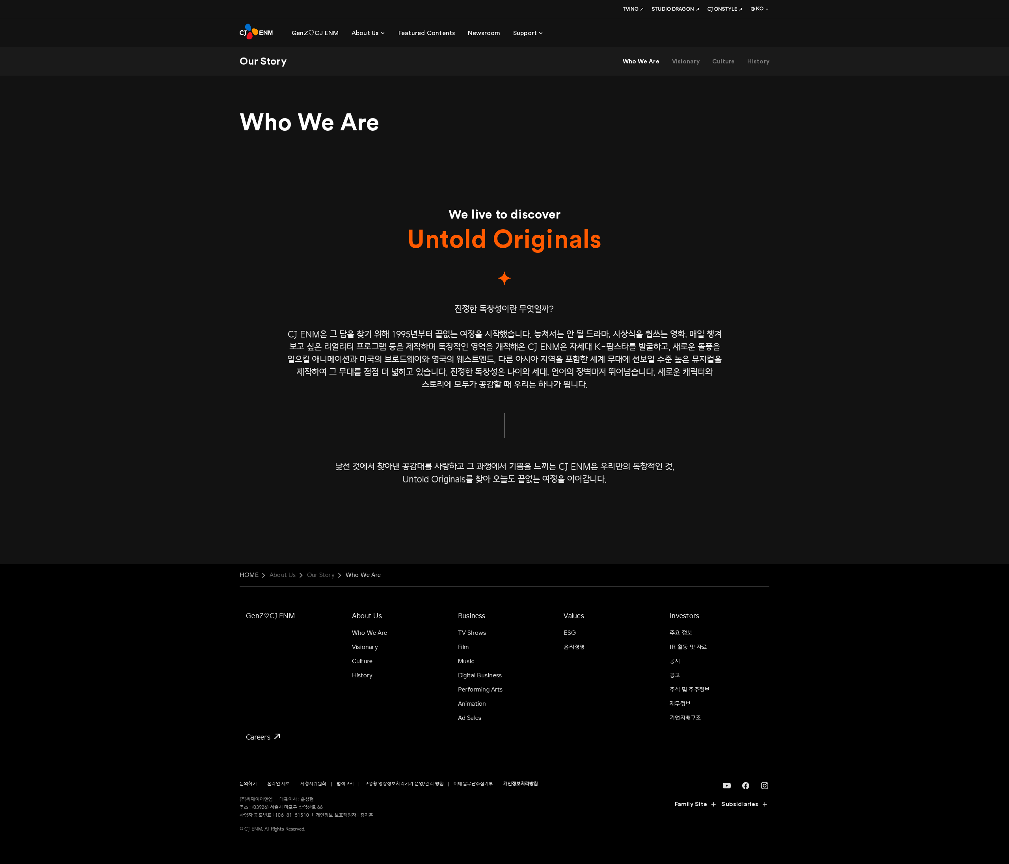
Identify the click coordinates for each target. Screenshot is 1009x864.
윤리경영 (574, 647)
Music (466, 661)
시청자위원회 (313, 784)
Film (463, 647)
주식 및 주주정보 (689, 689)
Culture (723, 62)
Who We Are (641, 62)
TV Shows (472, 633)
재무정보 (680, 704)
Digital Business (480, 675)
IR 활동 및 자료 (688, 647)
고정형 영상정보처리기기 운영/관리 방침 (404, 784)
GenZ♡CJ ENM (270, 616)
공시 (675, 661)
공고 (675, 675)
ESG (570, 633)
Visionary (686, 62)
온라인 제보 (278, 784)
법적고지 (345, 784)
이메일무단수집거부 (473, 784)
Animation (472, 704)
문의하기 (248, 784)
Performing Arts (480, 689)
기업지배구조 (685, 718)
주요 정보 (681, 633)
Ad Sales (470, 718)
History (758, 62)
